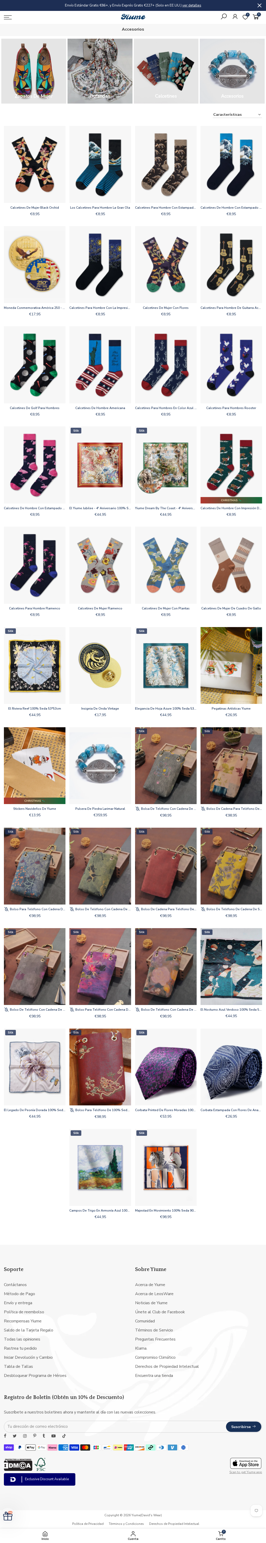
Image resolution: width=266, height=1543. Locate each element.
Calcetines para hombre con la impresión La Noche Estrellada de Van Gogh (100, 308)
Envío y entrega (18, 1303)
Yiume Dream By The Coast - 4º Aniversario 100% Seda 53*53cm (166, 508)
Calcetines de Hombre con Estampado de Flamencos (34, 508)
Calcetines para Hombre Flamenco (34, 608)
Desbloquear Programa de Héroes (35, 1375)
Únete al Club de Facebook (160, 1312)
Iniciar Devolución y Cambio (28, 1357)
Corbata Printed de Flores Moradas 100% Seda (166, 1110)
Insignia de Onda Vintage (100, 708)
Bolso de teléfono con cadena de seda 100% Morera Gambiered (103, 909)
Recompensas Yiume (23, 1321)
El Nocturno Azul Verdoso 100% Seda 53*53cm (231, 1010)
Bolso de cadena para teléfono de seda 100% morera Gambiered (168, 909)
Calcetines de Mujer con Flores (166, 308)
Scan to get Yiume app (245, 1472)
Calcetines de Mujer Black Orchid (34, 208)
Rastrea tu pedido (20, 1348)
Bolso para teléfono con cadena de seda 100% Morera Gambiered (103, 1010)
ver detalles (191, 5)
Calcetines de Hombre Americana (100, 408)
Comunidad (145, 1321)
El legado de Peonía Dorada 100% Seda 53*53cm (34, 1110)
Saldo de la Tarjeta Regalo (28, 1330)
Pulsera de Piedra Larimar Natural (100, 809)
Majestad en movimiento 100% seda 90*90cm (166, 1210)
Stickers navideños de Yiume (34, 809)
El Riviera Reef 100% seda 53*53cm (34, 708)
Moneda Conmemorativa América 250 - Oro (34, 308)
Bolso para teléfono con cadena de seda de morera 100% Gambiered (37, 909)
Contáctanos (15, 1285)
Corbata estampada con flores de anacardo (231, 1110)
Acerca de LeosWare (154, 1294)
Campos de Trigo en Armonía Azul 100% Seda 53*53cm (100, 1210)
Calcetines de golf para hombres (34, 408)
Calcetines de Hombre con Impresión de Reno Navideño (231, 508)
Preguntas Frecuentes (155, 1339)
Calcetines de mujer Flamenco (100, 608)
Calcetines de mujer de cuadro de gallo (231, 608)
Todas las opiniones (22, 1339)
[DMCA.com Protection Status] (18, 1469)
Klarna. (141, 1348)
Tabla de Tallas (18, 1366)
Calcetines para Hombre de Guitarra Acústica (231, 308)
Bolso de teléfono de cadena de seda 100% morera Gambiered (234, 909)
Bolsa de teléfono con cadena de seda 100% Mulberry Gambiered (168, 809)
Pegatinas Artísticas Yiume (231, 708)
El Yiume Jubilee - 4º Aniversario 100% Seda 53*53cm (100, 508)
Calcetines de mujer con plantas (166, 608)
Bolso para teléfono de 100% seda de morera (103, 1110)
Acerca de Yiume (150, 1285)
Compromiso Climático (155, 1357)
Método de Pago (19, 1294)
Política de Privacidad (88, 1524)
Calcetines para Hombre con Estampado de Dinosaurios (166, 208)
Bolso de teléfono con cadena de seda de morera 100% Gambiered (37, 1010)
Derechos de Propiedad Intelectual (167, 1366)
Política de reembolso (24, 1312)
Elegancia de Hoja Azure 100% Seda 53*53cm (166, 708)
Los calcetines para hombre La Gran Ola (100, 208)
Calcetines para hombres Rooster (231, 408)
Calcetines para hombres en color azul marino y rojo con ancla (166, 408)
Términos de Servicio (154, 1330)
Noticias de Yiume (151, 1303)
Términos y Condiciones (126, 1524)
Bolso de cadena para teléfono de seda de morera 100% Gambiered (234, 809)
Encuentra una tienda (154, 1375)
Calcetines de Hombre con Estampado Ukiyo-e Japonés (231, 208)
